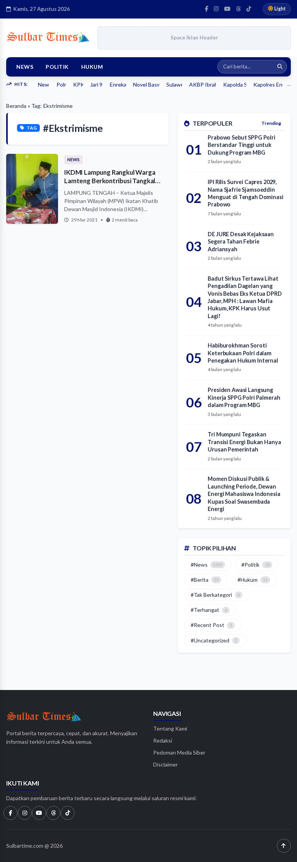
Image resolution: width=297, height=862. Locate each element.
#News (206, 564)
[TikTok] (248, 9)
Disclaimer (165, 764)
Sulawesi (174, 84)
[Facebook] (206, 9)
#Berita (204, 579)
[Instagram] (216, 9)
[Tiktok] (68, 813)
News (24, 66)
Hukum (92, 66)
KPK (78, 84)
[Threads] (238, 9)
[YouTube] (227, 9)
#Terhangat (209, 609)
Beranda (16, 105)
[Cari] (280, 66)
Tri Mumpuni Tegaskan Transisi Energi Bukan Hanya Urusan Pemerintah (244, 442)
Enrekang (118, 84)
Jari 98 (96, 84)
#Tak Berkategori (215, 594)
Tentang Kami (170, 728)
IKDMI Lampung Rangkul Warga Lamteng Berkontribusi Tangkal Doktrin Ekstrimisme (109, 181)
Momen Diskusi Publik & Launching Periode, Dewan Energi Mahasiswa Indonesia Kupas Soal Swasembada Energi (244, 493)
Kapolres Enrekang (268, 84)
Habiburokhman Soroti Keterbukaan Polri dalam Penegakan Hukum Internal (243, 353)
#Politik (255, 564)
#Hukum (252, 579)
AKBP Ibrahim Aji (202, 84)
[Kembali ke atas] (284, 846)
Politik (57, 66)
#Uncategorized (214, 640)
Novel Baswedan (146, 84)
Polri (61, 84)
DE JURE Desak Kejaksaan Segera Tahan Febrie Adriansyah (241, 241)
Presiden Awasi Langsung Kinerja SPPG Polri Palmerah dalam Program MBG (244, 397)
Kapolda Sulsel (235, 84)
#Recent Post (211, 625)
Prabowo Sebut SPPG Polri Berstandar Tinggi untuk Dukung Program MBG (241, 145)
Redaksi (162, 740)
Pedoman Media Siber (179, 752)
